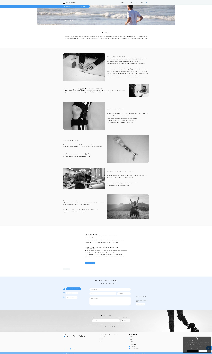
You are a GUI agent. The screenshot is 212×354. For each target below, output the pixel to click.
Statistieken (200, 348)
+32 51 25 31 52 (133, 344)
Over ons (101, 338)
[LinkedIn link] (67, 349)
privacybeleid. (114, 326)
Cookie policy (142, 353)
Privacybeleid (140, 299)
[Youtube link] (73, 349)
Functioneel (194, 348)
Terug (67, 269)
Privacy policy (136, 353)
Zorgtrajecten (83, 6)
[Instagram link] (70, 349)
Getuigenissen (102, 339)
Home (64, 26)
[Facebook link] (64, 349)
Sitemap (130, 353)
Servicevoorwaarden (139, 300)
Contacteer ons (133, 334)
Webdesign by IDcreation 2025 (68, 353)
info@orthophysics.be (135, 348)
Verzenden (140, 304)
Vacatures (116, 334)
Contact (101, 341)
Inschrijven (125, 320)
